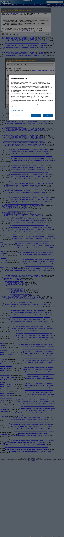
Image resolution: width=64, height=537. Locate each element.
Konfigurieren (16, 115)
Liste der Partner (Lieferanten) (17, 110)
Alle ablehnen (36, 115)
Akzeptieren (47, 115)
